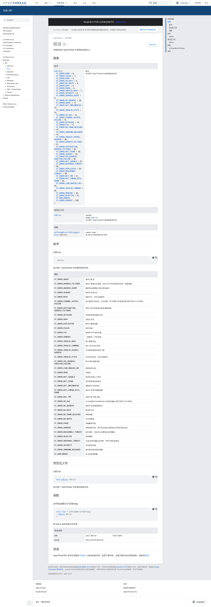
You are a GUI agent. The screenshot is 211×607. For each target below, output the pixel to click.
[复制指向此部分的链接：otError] (63, 252)
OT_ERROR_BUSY (63, 86)
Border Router (41, 592)
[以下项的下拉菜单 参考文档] (67, 3)
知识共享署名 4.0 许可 (84, 567)
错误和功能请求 (129, 588)
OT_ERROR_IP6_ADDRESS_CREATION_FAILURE (66, 157)
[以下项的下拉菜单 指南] (51, 3)
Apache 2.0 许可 (122, 567)
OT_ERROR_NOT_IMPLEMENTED (68, 105)
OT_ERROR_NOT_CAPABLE (66, 161)
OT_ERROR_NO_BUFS (64, 81)
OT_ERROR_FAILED (63, 76)
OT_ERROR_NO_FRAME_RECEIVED (69, 127)
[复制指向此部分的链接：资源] (61, 549)
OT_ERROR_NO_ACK (64, 115)
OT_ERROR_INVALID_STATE (67, 110)
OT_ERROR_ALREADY (64, 154)
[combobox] (160, 3)
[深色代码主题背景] (153, 257)
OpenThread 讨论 (130, 592)
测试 (75, 3)
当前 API (7, 10)
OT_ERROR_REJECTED (65, 195)
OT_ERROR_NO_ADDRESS (66, 100)
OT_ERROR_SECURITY (65, 93)
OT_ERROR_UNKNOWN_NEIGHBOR (69, 132)
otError (57, 71)
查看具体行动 (121, 22)
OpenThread (57, 38)
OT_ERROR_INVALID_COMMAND (68, 188)
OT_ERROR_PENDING (64, 193)
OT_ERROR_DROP (63, 78)
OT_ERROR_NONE (63, 73)
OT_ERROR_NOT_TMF (64, 176)
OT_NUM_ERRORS (63, 198)
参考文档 (60, 3)
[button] (16, 45)
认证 (84, 3)
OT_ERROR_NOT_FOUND (65, 151)
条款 (37, 602)
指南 (46, 3)
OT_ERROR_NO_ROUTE (65, 83)
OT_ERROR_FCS (62, 125)
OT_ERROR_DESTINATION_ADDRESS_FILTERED (66, 148)
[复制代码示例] (156, 257)
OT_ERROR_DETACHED (65, 122)
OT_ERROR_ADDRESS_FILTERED (69, 142)
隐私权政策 (46, 602)
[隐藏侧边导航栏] (29, 602)
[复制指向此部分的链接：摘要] (61, 58)
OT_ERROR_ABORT (63, 103)
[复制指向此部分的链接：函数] (61, 495)
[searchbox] (16, 20)
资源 (93, 3)
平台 (36, 3)
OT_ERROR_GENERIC (64, 200)
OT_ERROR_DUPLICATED (66, 168)
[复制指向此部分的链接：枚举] (61, 244)
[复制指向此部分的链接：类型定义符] (70, 463)
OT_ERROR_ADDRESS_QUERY (67, 95)
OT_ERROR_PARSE (63, 88)
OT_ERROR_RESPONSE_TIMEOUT (69, 164)
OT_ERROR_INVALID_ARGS (67, 90)
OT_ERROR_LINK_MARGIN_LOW (68, 183)
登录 (206, 3)
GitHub (198, 3)
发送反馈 (152, 45)
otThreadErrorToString (65, 232)
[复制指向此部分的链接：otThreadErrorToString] (80, 503)
